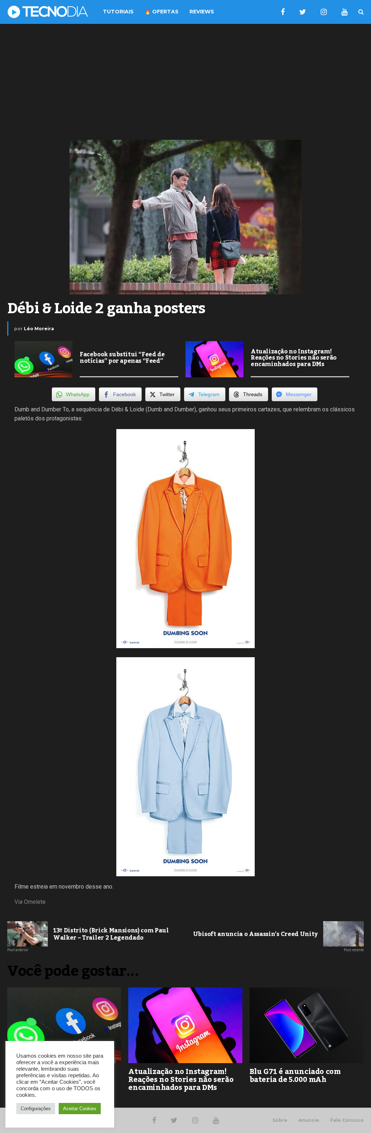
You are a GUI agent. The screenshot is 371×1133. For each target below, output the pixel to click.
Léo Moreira (39, 328)
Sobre (279, 1120)
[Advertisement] (185, 82)
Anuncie (309, 1120)
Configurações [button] (36, 1108)
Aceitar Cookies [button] (79, 1108)
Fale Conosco (347, 1120)
